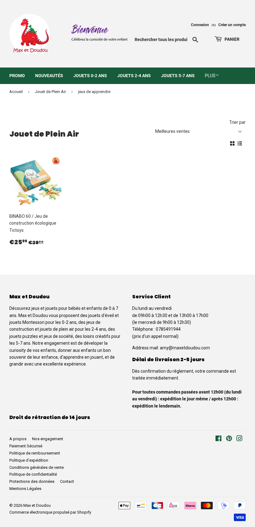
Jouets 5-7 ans (178, 75)
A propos (17, 438)
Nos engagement (47, 438)
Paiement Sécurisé (25, 446)
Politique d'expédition (28, 460)
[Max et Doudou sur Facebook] (218, 439)
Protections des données (31, 481)
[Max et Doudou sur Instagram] (239, 439)
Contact (67, 481)
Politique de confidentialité (33, 474)
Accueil (16, 91)
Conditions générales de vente (36, 467)
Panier (231, 39)
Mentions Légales (25, 488)
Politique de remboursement (34, 453)
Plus (210, 75)
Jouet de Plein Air (50, 91)
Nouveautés (49, 75)
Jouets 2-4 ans (134, 75)
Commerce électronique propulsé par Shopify (50, 512)
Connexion (200, 25)
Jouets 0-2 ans (90, 75)
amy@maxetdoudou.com (185, 347)
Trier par (237, 122)
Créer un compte (232, 25)
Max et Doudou (37, 505)
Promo (17, 75)
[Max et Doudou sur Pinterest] (229, 439)
